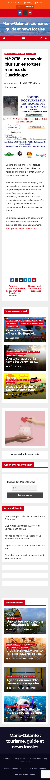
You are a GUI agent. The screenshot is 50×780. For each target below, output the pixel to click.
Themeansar (25, 762)
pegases (30, 629)
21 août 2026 (15, 629)
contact (33, 774)
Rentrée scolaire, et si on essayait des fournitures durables (17, 291)
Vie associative (12, 327)
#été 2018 (27, 83)
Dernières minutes (14, 320)
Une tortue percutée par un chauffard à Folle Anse (24, 625)
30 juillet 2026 (16, 688)
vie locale (22, 355)
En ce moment (12, 323)
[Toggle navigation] (23, 38)
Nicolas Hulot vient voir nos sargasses (34, 288)
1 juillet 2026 (16, 717)
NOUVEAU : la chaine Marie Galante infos (21, 388)
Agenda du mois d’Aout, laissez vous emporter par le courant (24, 683)
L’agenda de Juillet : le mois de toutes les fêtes (24, 711)
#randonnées (10, 87)
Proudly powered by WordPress (16, 758)
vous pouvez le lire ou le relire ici (22, 228)
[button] (42, 38)
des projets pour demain (14, 54)
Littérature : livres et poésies (31, 323)
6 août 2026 (15, 659)
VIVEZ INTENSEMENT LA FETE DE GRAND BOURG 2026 (24, 654)
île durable (31, 54)
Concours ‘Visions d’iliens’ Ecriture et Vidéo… (20, 333)
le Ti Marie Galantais (38, 768)
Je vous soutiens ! (25, 6)
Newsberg (41, 758)
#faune (36, 83)
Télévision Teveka (21, 774)
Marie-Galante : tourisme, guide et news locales (25, 741)
